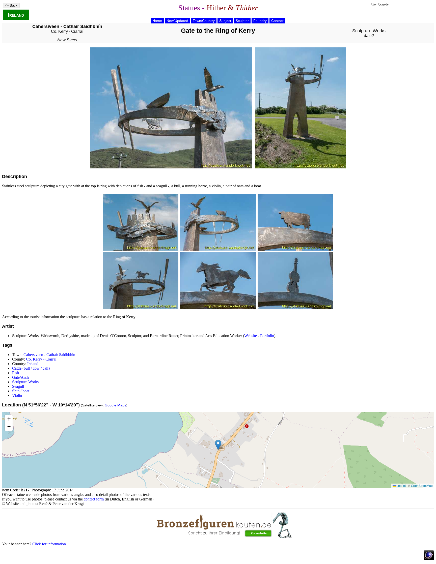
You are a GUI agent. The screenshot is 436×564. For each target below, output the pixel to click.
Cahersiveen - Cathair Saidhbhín (49, 354)
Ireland (16, 15)
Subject (225, 21)
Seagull (18, 386)
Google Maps (115, 405)
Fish (15, 373)
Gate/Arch (20, 377)
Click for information (49, 544)
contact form (94, 499)
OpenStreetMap (422, 485)
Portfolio (267, 336)
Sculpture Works (369, 30)
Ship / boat (20, 391)
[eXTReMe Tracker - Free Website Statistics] (429, 558)
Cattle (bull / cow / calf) (31, 368)
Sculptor (242, 21)
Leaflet (401, 485)
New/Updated (177, 21)
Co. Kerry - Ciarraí (67, 31)
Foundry (260, 21)
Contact (277, 21)
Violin (17, 395)
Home (157, 21)
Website (250, 336)
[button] (218, 445)
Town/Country (204, 21)
